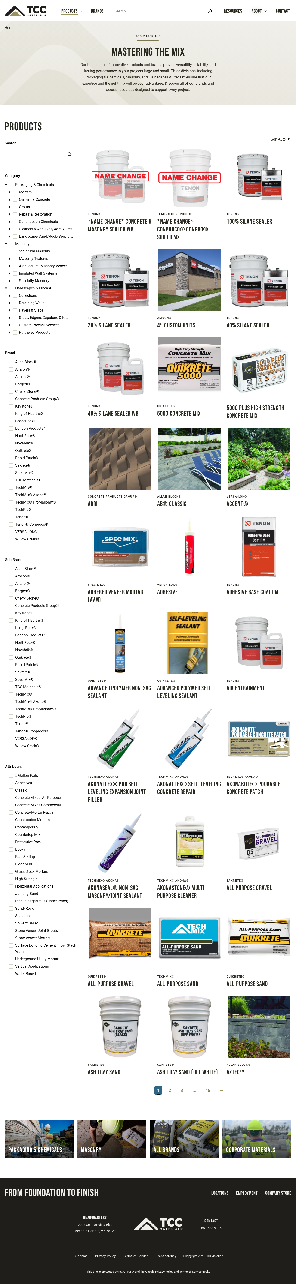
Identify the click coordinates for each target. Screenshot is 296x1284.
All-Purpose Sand (177, 984)
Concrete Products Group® (37, 399)
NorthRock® (25, 436)
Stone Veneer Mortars (32, 938)
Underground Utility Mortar (36, 959)
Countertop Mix (27, 834)
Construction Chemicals (38, 221)
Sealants (22, 916)
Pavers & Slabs (31, 310)
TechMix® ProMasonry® (35, 502)
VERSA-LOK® (26, 532)
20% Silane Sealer (109, 325)
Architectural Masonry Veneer (43, 266)
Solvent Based (27, 923)
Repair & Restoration (35, 214)
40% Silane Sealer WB (113, 413)
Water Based (25, 974)
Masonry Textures (33, 258)
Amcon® (22, 369)
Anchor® (22, 377)
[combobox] (164, 11)
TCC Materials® (28, 480)
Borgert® (22, 384)
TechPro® (23, 509)
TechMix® (23, 487)
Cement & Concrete (34, 199)
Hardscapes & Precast (33, 288)
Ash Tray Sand (104, 1072)
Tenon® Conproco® (31, 524)
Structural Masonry (34, 251)
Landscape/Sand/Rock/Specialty (46, 236)
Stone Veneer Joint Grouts (36, 930)
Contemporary (26, 827)
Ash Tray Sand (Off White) (187, 1072)
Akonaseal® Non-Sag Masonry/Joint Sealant (115, 892)
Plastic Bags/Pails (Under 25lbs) (41, 901)
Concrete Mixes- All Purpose (38, 797)
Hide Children (6, 185)
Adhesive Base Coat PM (253, 592)
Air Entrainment (246, 688)
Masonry (22, 244)
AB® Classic (172, 504)
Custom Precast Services (39, 325)
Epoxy (20, 849)
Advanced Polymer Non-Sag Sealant (119, 692)
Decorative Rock (28, 842)
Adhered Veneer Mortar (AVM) (115, 596)
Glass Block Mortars (31, 871)
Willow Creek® (27, 539)
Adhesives (23, 783)
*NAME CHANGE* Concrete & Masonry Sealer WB (120, 225)
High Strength (26, 879)
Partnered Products (34, 332)
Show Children (10, 192)
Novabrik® (24, 443)
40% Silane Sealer (248, 325)
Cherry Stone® (27, 391)
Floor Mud (23, 864)
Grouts (24, 207)
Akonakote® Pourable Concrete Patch (253, 788)
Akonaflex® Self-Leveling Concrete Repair (189, 788)
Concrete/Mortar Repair (34, 812)
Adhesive (167, 592)
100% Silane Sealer (249, 221)
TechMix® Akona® (30, 495)
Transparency (166, 1256)
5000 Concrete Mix (179, 413)
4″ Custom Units (176, 325)
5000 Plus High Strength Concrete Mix (255, 412)
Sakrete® (23, 465)
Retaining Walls (31, 303)
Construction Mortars (32, 820)
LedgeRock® (25, 421)
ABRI (93, 504)
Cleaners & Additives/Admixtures (45, 229)
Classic (21, 790)
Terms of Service (135, 1256)
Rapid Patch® (26, 458)
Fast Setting (25, 857)
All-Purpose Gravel (111, 984)
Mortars (25, 192)
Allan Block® (26, 362)
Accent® (237, 504)
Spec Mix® (24, 473)
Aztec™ (235, 1072)
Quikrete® (23, 450)
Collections (28, 295)
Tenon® (21, 517)
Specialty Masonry (34, 281)
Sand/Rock (24, 908)
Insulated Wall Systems (38, 273)
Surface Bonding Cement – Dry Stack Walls (45, 948)
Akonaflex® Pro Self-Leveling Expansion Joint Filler (117, 792)
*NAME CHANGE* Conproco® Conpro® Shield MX (182, 229)
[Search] (210, 11)
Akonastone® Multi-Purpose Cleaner (181, 892)
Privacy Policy (105, 1256)
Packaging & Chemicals (34, 185)
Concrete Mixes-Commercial (38, 805)
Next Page (221, 1090)
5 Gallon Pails (26, 775)
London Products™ (30, 428)
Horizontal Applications (34, 886)
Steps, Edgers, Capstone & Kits (43, 317)
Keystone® (24, 406)
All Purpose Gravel (249, 888)
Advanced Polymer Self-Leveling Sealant (185, 692)
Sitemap (81, 1256)
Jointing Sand (26, 893)
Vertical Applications (32, 966)
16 (208, 1090)
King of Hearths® (29, 413)
